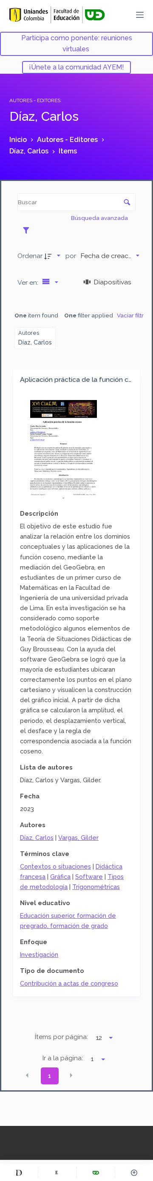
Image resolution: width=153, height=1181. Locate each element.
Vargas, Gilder (78, 837)
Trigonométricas (96, 886)
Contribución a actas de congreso (69, 983)
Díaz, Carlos (37, 837)
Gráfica (60, 876)
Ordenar (29, 256)
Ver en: (28, 282)
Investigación (39, 954)
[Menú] (140, 15)
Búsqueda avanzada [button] (100, 217)
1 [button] (49, 1076)
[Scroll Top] (134, 1172)
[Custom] (19, 1172)
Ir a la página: (62, 1058)
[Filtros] (28, 230)
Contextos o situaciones (55, 866)
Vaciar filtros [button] (133, 315)
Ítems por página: (61, 1037)
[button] (27, 1075)
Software (89, 876)
